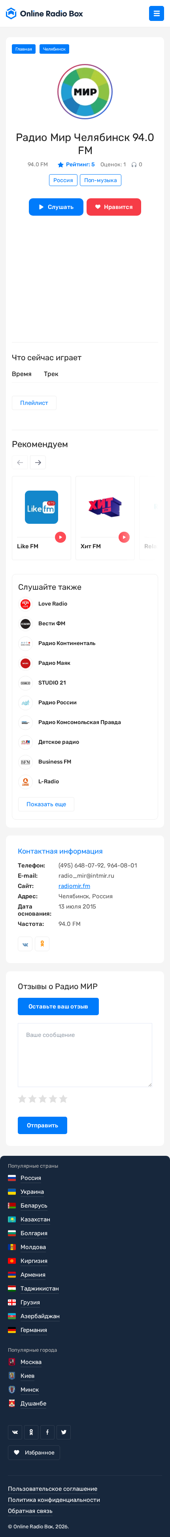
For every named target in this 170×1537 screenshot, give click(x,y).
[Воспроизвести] (60, 537)
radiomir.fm (74, 886)
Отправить (42, 1125)
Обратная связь (30, 1510)
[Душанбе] (12, 1403)
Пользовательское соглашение (52, 1488)
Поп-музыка (100, 180)
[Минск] (12, 1390)
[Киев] (12, 1376)
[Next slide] (38, 462)
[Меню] (156, 13)
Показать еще (46, 804)
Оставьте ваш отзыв (58, 1006)
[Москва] (12, 1362)
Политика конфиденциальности (54, 1499)
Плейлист (34, 402)
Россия (63, 180)
